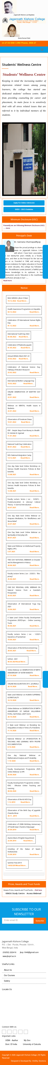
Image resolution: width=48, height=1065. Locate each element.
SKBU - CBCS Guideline (24, 209)
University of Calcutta (32, 1044)
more (8, 228)
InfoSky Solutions (39, 1060)
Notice (24, 287)
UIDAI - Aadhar (11, 1040)
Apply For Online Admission (24, 203)
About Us (8, 970)
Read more (7, 280)
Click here (38, 890)
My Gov (27, 1040)
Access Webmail (34, 893)
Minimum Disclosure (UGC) (24, 219)
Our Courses (9, 975)
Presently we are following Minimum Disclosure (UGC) (24, 225)
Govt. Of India (11, 1044)
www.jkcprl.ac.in (9, 956)
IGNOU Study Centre (15, 893)
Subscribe (40, 920)
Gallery (7, 980)
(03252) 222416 (10, 952)
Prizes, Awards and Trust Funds (24, 884)
